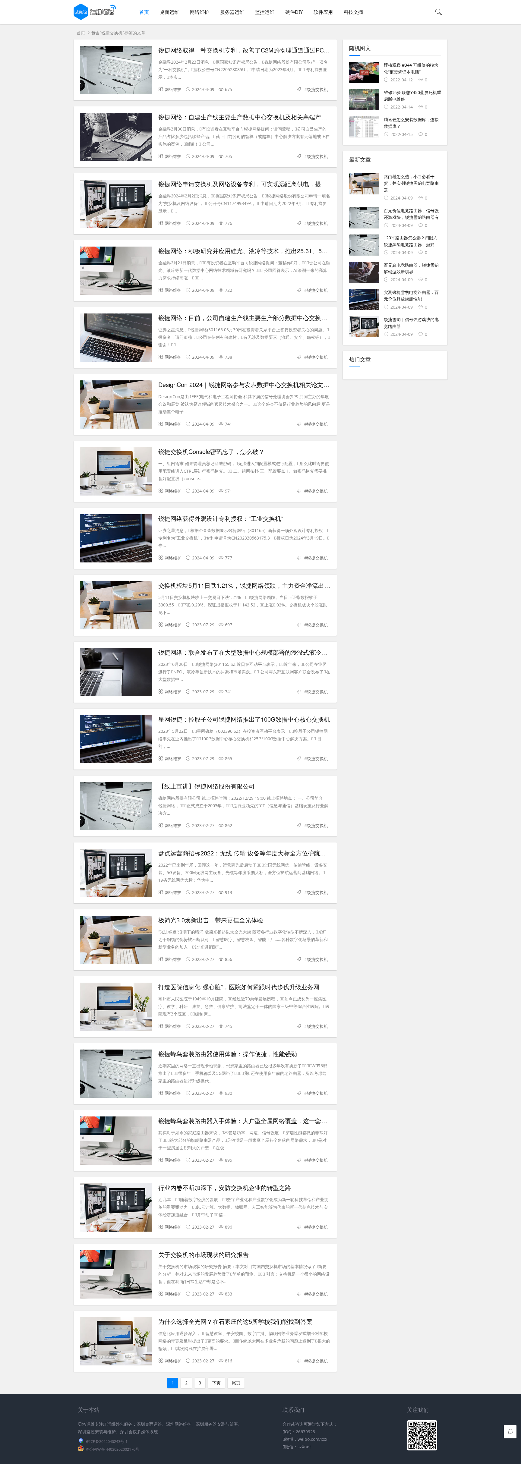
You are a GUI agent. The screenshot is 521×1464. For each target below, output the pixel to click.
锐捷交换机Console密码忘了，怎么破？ (211, 451)
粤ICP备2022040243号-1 (106, 1441)
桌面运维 (169, 12)
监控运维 (264, 12)
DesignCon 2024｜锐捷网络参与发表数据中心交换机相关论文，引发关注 (255, 384)
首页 (144, 12)
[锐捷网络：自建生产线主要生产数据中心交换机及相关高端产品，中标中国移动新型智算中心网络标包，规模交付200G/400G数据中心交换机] (116, 138)
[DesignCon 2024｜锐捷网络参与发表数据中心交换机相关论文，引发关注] (116, 405)
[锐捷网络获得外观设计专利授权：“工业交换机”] (116, 539)
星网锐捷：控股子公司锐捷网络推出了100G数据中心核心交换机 (244, 719)
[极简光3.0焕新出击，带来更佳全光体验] (116, 941)
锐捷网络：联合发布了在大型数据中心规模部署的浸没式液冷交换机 (248, 652)
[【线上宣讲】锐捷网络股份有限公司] (116, 807)
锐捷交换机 (317, 89)
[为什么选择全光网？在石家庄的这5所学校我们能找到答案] (116, 1342)
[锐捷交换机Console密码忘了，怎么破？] (116, 472)
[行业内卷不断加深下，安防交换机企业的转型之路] (116, 1208)
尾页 (236, 1383)
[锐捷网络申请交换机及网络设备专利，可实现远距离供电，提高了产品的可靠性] (116, 205)
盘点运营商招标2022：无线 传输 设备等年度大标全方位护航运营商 (248, 852)
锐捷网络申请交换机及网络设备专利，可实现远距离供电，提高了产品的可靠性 (263, 183)
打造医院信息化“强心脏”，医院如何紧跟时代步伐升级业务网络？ (244, 986)
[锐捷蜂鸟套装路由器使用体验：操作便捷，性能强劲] (116, 1075)
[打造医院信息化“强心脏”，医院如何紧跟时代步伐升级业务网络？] (116, 1008)
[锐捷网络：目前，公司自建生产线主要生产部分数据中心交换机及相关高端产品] (116, 338)
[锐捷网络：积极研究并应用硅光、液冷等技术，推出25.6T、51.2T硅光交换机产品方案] (116, 272)
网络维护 (199, 12)
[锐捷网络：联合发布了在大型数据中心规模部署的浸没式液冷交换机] (116, 673)
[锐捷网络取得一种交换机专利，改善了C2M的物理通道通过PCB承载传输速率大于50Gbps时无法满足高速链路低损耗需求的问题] (116, 71)
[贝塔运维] (95, 18)
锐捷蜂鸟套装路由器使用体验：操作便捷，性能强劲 (227, 1053)
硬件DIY (294, 12)
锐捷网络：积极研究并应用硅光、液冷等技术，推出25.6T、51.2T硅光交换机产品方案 (273, 250)
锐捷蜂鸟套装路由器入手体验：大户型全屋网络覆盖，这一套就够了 (248, 1120)
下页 (216, 1383)
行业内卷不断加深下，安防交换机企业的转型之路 (224, 1187)
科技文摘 (353, 12)
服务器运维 (232, 12)
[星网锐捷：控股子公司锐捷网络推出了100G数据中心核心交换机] (116, 740)
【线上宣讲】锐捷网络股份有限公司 (206, 786)
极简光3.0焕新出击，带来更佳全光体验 (210, 919)
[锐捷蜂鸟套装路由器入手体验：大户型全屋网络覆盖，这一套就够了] (116, 1141)
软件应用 (323, 12)
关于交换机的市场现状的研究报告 (203, 1254)
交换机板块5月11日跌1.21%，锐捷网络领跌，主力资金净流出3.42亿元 (253, 585)
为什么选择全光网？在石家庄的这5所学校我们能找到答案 (235, 1321)
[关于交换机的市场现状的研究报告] (116, 1275)
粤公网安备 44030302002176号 (112, 1449)
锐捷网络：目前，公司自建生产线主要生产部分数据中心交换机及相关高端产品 (263, 317)
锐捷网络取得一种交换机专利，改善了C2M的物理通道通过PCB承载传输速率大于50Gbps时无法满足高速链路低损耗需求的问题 (329, 50)
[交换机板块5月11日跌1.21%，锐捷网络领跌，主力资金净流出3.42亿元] (116, 606)
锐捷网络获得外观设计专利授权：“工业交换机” (220, 518)
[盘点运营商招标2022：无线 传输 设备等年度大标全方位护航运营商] (116, 874)
